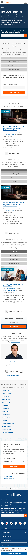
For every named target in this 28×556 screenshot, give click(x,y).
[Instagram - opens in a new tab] (16, 523)
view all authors (15, 342)
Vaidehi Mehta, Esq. (8, 134)
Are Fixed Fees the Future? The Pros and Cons (13, 285)
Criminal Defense (6, 393)
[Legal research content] (25, 540)
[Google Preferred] (25, 523)
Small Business (6, 414)
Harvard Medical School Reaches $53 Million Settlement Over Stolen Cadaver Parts (13, 128)
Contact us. (6, 505)
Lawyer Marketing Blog (8, 423)
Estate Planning (6, 417)
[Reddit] (20, 523)
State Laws (6, 481)
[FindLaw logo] (7, 2)
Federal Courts (6, 411)
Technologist (5, 405)
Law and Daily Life (6, 390)
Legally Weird (5, 408)
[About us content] (25, 528)
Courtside (4, 420)
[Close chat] (25, 549)
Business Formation (9, 478)
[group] (14, 132)
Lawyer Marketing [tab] (14, 263)
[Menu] (2, 2)
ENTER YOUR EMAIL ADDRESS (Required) (10, 512)
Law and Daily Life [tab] (14, 174)
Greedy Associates (6, 426)
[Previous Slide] (6, 153)
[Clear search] (23, 461)
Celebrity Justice (6, 396)
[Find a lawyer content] (25, 532)
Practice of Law (6, 399)
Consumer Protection (7, 432)
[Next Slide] (21, 153)
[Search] (25, 2)
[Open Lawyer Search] (14, 35)
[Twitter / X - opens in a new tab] (11, 523)
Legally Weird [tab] (14, 182)
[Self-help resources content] (25, 536)
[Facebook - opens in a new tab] (2, 523)
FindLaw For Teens (7, 429)
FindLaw (2, 7)
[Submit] (25, 515)
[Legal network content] (25, 545)
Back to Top (14, 488)
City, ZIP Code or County (9, 458)
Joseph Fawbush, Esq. (9, 290)
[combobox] (14, 461)
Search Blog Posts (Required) (10, 84)
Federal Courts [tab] (14, 259)
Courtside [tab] (14, 178)
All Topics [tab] (14, 170)
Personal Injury (6, 402)
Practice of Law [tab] (14, 255)
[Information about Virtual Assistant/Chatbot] (11, 550)
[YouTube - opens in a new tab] (7, 523)
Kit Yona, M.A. (8, 133)
